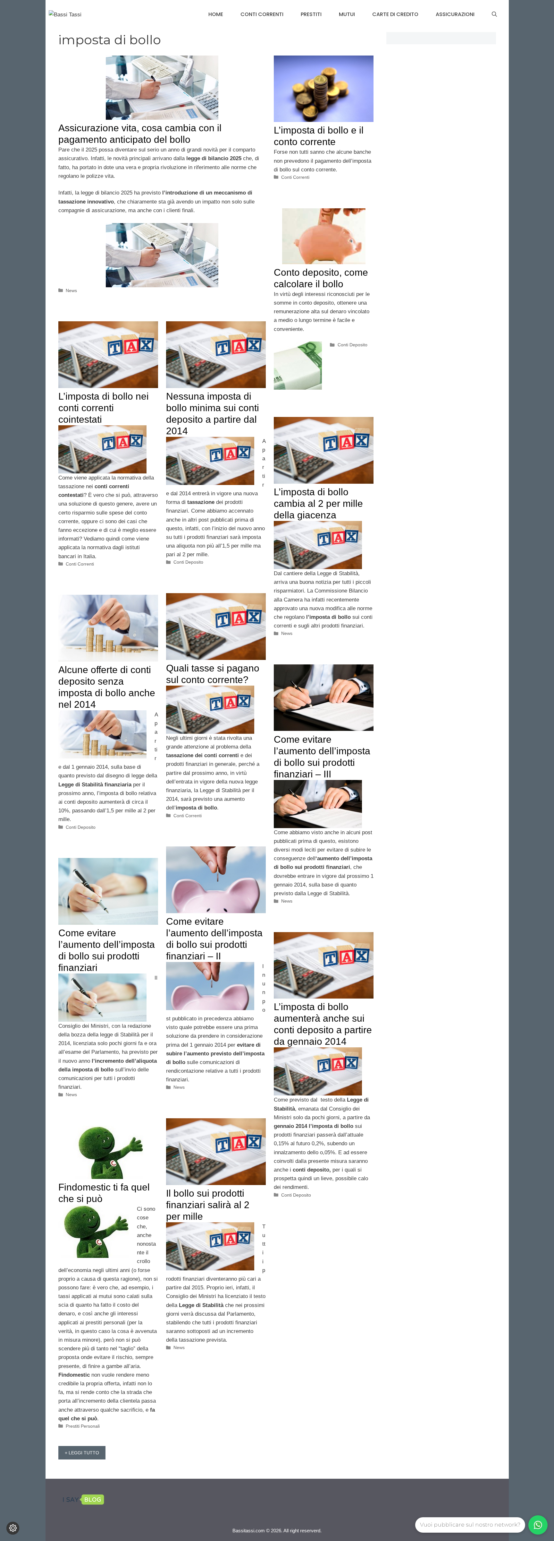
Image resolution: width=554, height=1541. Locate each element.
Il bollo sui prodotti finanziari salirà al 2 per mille (207, 1205)
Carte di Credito (395, 14)
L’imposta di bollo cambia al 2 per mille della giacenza (318, 503)
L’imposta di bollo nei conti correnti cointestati (103, 408)
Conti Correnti (261, 14)
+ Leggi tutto (82, 1452)
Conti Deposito (352, 344)
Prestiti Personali (83, 1426)
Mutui (347, 14)
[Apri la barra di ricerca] (494, 14)
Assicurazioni (455, 14)
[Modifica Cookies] (12, 1528)
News (71, 290)
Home (215, 14)
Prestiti (311, 14)
